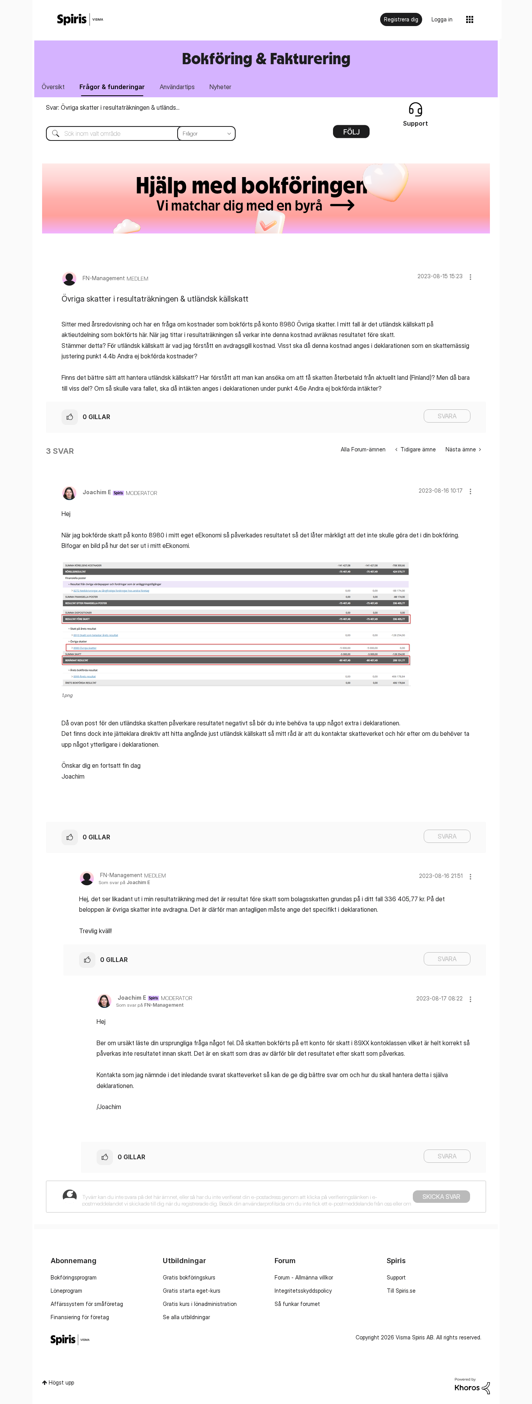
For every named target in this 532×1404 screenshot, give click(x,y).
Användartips (177, 87)
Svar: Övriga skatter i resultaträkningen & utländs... (113, 107)
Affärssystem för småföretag (87, 1303)
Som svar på (124, 882)
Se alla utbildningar (186, 1317)
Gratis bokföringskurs (189, 1277)
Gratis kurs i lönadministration (200, 1303)
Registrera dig (401, 19)
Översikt (53, 87)
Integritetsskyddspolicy (303, 1290)
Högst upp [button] (61, 1382)
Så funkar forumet (297, 1303)
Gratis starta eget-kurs (191, 1290)
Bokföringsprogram (74, 1277)
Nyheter (220, 87)
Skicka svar (441, 1196)
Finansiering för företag (80, 1317)
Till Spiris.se (401, 1290)
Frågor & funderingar (112, 87)
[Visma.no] (80, 19)
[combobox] (135, 133)
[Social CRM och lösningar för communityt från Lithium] (472, 1385)
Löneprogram (66, 1290)
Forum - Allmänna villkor (304, 1277)
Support (396, 1277)
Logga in (442, 19)
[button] (470, 277)
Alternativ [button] (351, 134)
